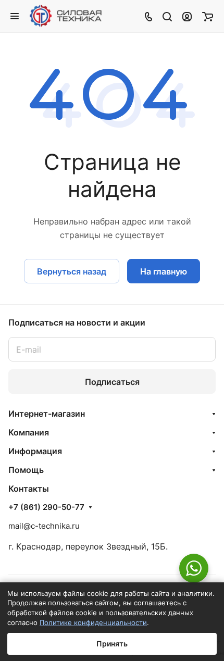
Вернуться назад (71, 271)
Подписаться (112, 382)
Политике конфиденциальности (93, 622)
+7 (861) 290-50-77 (46, 507)
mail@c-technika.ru (44, 526)
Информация (35, 451)
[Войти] (187, 16)
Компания (28, 432)
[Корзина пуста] (207, 16)
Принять (112, 643)
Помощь (26, 470)
